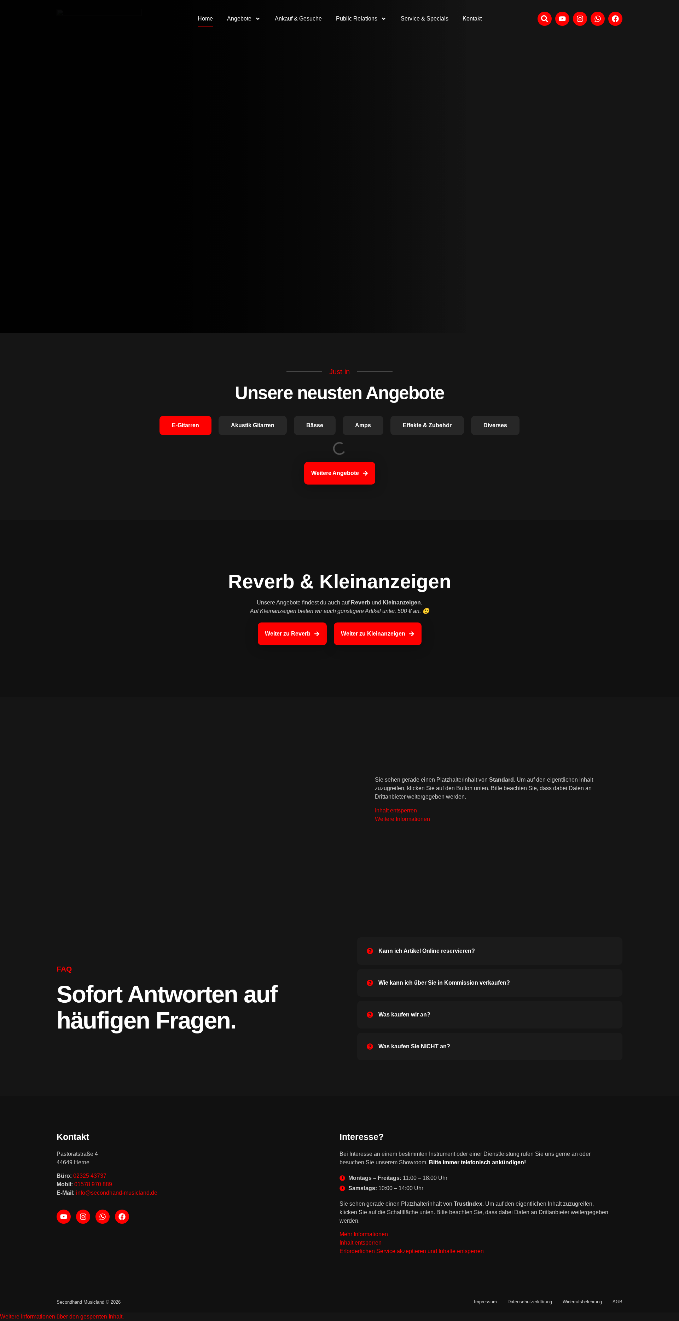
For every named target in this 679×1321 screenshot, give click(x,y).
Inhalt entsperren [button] (396, 810)
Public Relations (356, 19)
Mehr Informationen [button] (364, 1234)
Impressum (485, 1301)
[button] (62, 1317)
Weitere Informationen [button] (402, 819)
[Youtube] (64, 1217)
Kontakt (472, 19)
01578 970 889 (93, 1184)
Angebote (239, 19)
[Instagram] (83, 1217)
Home (205, 19)
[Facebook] (122, 1217)
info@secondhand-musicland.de (116, 1193)
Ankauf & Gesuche (298, 19)
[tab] (185, 425)
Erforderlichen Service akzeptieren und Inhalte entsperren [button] (412, 1251)
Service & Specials (424, 19)
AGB (617, 1301)
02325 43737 (89, 1176)
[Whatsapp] (102, 1217)
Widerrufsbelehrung (582, 1301)
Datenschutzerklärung (529, 1301)
